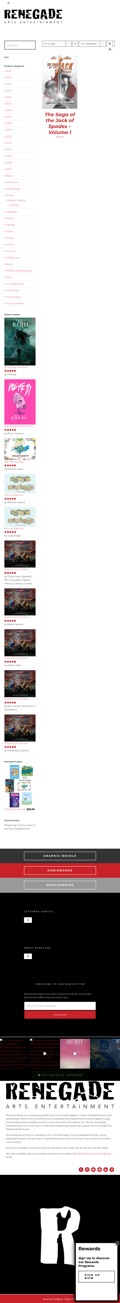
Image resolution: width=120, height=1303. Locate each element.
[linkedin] (105, 1169)
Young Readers (15, 303)
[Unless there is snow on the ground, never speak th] (75, 1054)
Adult (9, 175)
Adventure (12, 182)
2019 (8, 116)
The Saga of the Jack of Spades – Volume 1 (60, 123)
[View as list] (110, 49)
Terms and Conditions (53, 1299)
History (10, 238)
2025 (9, 156)
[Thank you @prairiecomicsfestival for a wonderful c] (105, 1054)
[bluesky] (93, 1169)
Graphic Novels (16, 200)
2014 (8, 84)
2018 (8, 110)
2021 (8, 129)
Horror (10, 244)
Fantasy (10, 224)
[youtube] (99, 1169)
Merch (10, 264)
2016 (8, 97)
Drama (10, 218)
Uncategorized (14, 283)
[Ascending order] (75, 44)
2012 (8, 71)
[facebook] (81, 1169)
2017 (8, 103)
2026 (9, 162)
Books (9, 195)
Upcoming (12, 290)
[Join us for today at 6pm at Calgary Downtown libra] (15, 1054)
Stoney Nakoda (102, 1153)
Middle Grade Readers (19, 270)
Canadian (11, 211)
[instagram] (87, 1169)
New (9, 277)
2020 (9, 123)
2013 (8, 77)
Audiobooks (13, 188)
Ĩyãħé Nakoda (84, 1153)
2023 (9, 143)
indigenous (12, 257)
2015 (8, 90)
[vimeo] (111, 1169)
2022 (9, 136)
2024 (9, 149)
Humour (11, 251)
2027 (9, 169)
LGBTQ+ (14, 205)
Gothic (10, 231)
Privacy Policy (71, 1299)
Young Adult (13, 296)
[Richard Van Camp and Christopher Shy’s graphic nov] (45, 1054)
